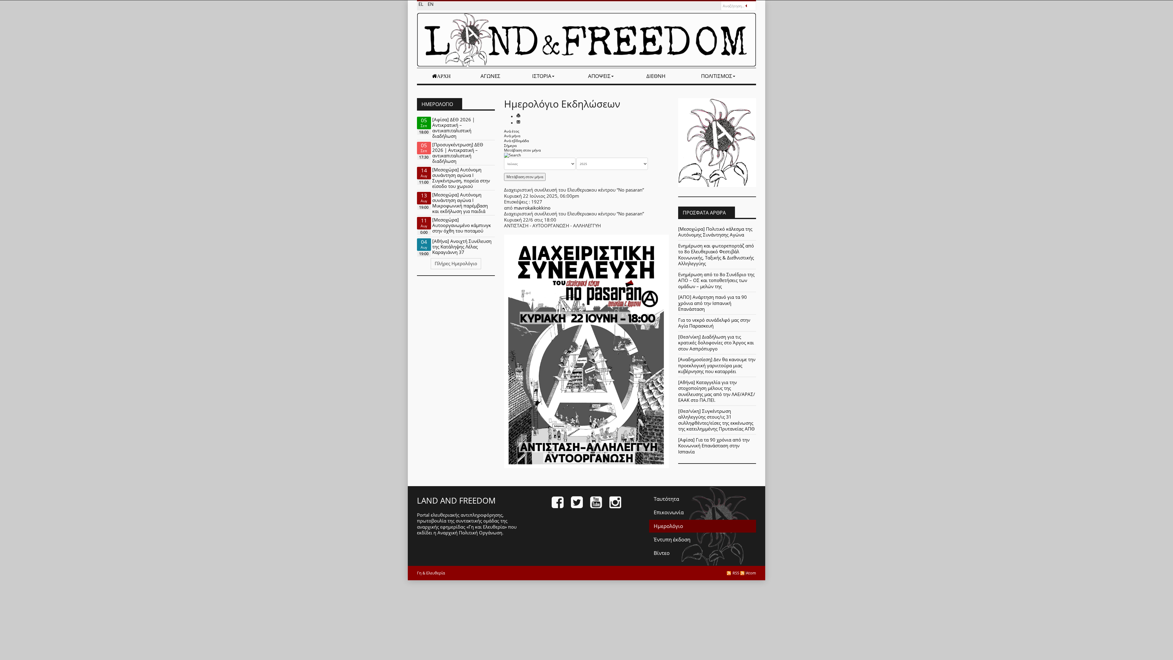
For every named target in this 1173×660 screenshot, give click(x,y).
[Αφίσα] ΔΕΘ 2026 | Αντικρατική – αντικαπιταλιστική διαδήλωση (453, 127)
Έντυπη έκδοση (672, 539)
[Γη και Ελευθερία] (586, 40)
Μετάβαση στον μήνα (522, 150)
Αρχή (444, 76)
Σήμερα (510, 145)
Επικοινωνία (669, 512)
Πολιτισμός (716, 75)
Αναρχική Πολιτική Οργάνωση (469, 533)
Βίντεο (662, 552)
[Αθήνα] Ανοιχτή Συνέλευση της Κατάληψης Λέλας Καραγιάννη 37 (461, 246)
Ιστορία (541, 75)
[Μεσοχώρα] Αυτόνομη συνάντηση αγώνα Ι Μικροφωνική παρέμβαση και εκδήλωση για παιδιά (460, 203)
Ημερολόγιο (668, 526)
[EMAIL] (518, 122)
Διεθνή (656, 75)
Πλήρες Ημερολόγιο (456, 263)
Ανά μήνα (512, 135)
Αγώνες (490, 75)
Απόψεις (599, 75)
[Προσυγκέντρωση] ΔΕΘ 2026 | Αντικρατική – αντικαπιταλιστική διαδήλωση (457, 152)
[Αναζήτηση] (512, 155)
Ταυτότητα (666, 498)
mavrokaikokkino (532, 208)
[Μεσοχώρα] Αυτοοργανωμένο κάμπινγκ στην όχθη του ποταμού (461, 225)
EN (430, 4)
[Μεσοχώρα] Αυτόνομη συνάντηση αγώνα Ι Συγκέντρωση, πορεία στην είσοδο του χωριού (461, 178)
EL (421, 4)
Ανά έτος (511, 131)
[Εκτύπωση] (518, 116)
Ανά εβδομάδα (516, 140)
